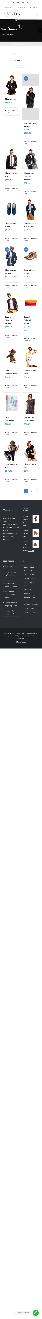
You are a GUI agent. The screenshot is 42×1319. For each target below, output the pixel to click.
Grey (32, 578)
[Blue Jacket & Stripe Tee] (30, 209)
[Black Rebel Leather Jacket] (30, 159)
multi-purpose (28, 589)
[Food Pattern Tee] (11, 450)
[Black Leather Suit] (11, 159)
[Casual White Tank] (30, 356)
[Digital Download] (11, 403)
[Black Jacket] (11, 84)
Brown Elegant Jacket (8, 320)
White (26, 612)
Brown (26, 571)
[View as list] (23, 65)
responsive (27, 601)
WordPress (21, 638)
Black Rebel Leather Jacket (29, 176)
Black (26, 567)
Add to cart (8, 112)
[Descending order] (32, 54)
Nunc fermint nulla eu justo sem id (10, 594)
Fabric (32, 574)
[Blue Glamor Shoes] (11, 209)
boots (32, 567)
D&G (25, 574)
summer (27, 604)
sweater (35, 604)
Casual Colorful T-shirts (28, 320)
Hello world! (9, 567)
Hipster (31, 582)
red (34, 597)
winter (33, 612)
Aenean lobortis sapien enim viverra (10, 575)
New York (27, 593)
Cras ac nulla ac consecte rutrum (11, 612)
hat (25, 582)
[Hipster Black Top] (30, 450)
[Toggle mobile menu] (38, 15)
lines (25, 586)
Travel (26, 608)
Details (16, 111)
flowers (26, 578)
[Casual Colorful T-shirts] (30, 302)
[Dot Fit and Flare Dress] (30, 403)
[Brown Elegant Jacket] (11, 302)
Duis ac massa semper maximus (11, 584)
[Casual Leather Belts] (11, 356)
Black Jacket (10, 99)
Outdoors (27, 597)
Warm (33, 608)
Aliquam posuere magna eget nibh (11, 604)
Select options (27, 339)
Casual (33, 571)
